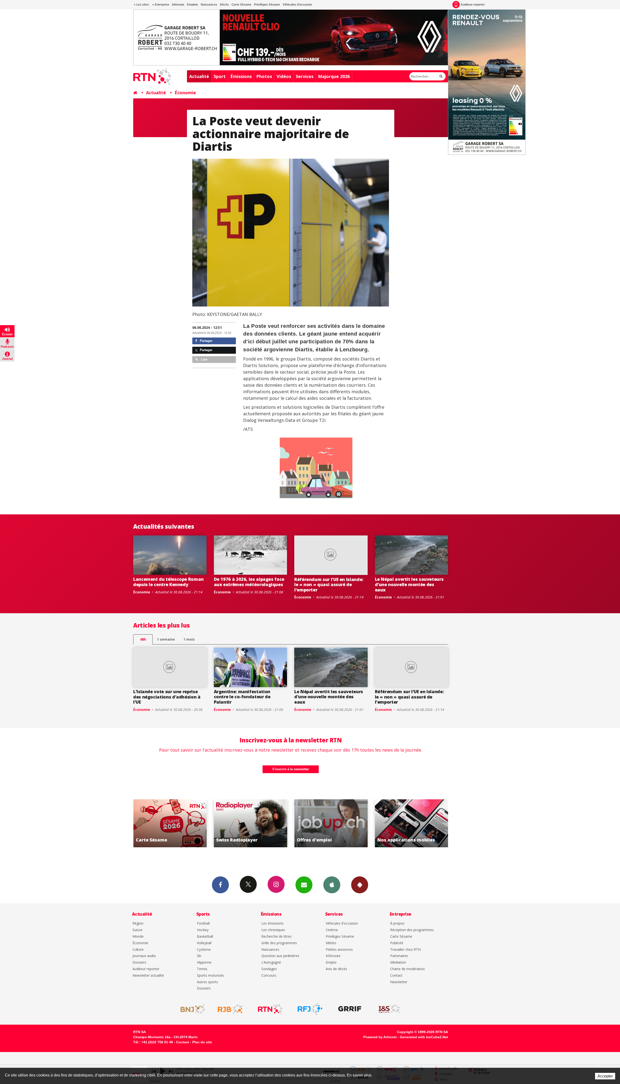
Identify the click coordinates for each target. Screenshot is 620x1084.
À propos (397, 923)
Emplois (192, 4)
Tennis (202, 969)
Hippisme (204, 962)
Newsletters (303, 884)
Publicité (396, 943)
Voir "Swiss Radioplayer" (170, 823)
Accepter (605, 1076)
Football (203, 923)
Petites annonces (339, 950)
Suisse (137, 930)
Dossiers (139, 962)
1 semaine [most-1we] (166, 639)
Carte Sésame (241, 4)
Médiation (398, 962)
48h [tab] (143, 639)
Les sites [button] (142, 4)
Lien (204, 359)
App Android (359, 884)
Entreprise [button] (161, 4)
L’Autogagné (271, 962)
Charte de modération (407, 969)
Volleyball (204, 943)
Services (304, 76)
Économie (185, 92)
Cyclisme (204, 950)
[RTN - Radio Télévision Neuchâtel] (270, 1009)
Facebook (220, 884)
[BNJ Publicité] (191, 1009)
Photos (264, 76)
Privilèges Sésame (267, 4)
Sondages (269, 969)
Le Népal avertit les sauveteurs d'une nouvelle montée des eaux (409, 584)
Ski (199, 956)
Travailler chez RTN (405, 950)
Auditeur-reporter (473, 4)
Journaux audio (144, 956)
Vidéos (284, 76)
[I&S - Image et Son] (389, 1009)
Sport (220, 76)
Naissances (209, 4)
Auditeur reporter (145, 969)
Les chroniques (273, 930)
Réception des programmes (412, 930)
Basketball (205, 937)
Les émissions (272, 923)
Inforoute (178, 4)
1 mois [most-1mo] (189, 639)
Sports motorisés (210, 976)
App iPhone (331, 884)
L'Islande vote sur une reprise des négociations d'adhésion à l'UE (167, 697)
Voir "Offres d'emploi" (250, 823)
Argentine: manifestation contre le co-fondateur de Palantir (242, 697)
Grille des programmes (279, 943)
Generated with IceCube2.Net (424, 1037)
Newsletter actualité (148, 976)
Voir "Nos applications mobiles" (331, 823)
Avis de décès (336, 969)
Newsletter (398, 982)
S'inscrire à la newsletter (290, 769)
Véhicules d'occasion (297, 4)
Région (137, 923)
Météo (331, 943)
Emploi (331, 962)
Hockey (203, 930)
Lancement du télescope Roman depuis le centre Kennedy (168, 581)
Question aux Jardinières (280, 956)
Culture (138, 950)
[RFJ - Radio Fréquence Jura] (310, 1009)
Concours (268, 976)
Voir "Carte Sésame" (411, 823)
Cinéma (332, 930)
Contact (396, 976)
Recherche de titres (276, 937)
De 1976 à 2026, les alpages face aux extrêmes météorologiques (249, 581)
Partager (205, 341)
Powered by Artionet (380, 1037)
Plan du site (202, 1042)
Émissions (241, 76)
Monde (138, 937)
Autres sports (207, 982)
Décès (224, 4)
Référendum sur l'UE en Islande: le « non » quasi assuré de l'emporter (328, 584)
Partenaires (399, 956)
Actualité (199, 76)
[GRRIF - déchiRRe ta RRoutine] (350, 1009)
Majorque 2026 (334, 76)
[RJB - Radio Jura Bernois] (230, 1009)
